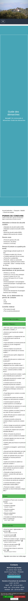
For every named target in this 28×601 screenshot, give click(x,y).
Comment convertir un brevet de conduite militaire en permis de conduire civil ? (13, 421)
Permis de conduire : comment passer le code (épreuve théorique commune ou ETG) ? (14, 388)
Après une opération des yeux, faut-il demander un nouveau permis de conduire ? (13, 457)
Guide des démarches (18, 120)
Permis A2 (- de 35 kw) (10, 241)
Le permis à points (10, 535)
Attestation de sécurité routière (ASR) (14, 227)
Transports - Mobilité (19, 210)
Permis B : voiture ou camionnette (13, 260)
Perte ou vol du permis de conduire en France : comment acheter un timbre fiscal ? (13, 369)
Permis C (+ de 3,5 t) (9, 272)
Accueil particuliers (7, 210)
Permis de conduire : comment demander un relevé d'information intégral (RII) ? (14, 488)
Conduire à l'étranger (9, 505)
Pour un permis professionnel (12, 311)
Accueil (7, 118)
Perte (5, 301)
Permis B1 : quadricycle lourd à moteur (14, 261)
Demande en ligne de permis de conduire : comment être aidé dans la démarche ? (13, 474)
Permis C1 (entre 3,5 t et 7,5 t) (12, 276)
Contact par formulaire (14, 576)
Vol (5, 300)
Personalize (14, 599)
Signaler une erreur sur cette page (15, 556)
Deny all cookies (20, 596)
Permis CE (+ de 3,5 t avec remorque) (14, 274)
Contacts (14, 565)
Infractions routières (9, 509)
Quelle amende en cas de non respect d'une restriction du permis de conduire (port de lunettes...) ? (13, 467)
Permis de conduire (9, 212)
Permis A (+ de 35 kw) (10, 243)
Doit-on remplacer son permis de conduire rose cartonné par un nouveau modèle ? (13, 350)
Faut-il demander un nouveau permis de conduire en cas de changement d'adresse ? (14, 344)
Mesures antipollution (10, 513)
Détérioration (7, 303)
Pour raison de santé (9, 309)
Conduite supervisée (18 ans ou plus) (14, 256)
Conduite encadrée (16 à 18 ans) (13, 254)
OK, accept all (8, 596)
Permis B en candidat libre (11, 258)
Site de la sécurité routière (12, 544)
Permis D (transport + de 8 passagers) (14, 281)
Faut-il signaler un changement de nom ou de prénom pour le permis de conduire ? (14, 338)
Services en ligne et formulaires (11, 319)
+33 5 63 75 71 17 (14, 574)
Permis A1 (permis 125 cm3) (11, 240)
